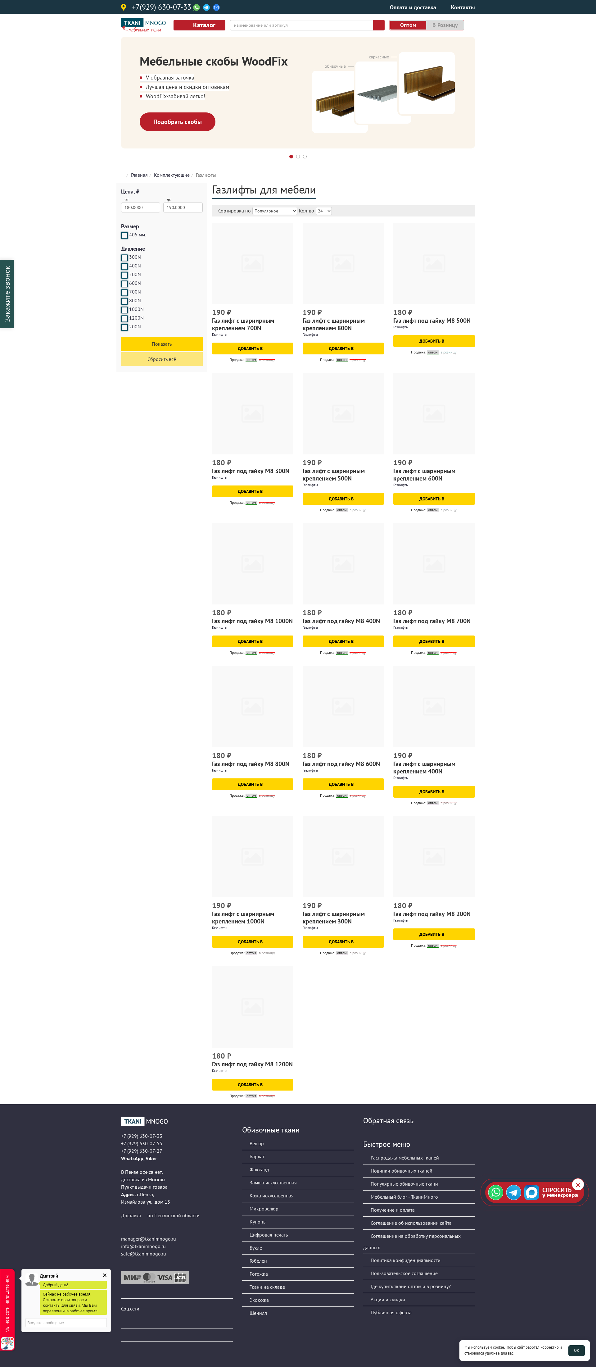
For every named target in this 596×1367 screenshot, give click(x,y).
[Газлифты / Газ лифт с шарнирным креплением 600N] (434, 413)
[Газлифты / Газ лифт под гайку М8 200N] (434, 856)
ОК (576, 1350)
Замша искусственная (272, 1182)
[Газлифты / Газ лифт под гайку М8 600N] (343, 706)
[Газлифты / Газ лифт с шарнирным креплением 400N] (434, 706)
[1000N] (124, 310)
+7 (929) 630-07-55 (141, 1143)
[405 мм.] (124, 235)
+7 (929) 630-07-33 (141, 1136)
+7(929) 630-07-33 (161, 7)
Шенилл (257, 1313)
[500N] (124, 275)
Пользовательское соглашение (403, 1273)
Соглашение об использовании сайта (410, 1223)
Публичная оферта (390, 1312)
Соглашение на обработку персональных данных (412, 1242)
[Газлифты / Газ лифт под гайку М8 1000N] (252, 563)
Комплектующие (172, 175)
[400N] (124, 266)
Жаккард (258, 1169)
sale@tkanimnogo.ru (143, 1254)
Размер (130, 226)
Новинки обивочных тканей (400, 1171)
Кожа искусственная (271, 1195)
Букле (255, 1248)
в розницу (445, 25)
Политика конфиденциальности (404, 1260)
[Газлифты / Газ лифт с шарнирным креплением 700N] (252, 263)
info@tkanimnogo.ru (143, 1246)
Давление (133, 248)
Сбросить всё (161, 359)
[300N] (124, 257)
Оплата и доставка (413, 7)
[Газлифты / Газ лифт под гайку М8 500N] (434, 263)
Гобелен (257, 1261)
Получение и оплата (392, 1210)
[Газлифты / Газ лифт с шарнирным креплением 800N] (343, 263)
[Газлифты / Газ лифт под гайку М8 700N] (434, 563)
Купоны (257, 1222)
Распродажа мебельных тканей (404, 1158)
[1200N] (124, 318)
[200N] (124, 327)
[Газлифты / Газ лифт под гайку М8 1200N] (252, 1006)
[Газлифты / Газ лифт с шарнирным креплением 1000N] (252, 856)
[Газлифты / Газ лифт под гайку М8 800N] (252, 706)
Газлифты (219, 334)
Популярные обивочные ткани (403, 1184)
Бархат (256, 1156)
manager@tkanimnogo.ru (148, 1239)
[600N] (124, 284)
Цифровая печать (268, 1235)
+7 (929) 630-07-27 (141, 1151)
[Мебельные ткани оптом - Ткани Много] (177, 1121)
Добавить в (251, 348)
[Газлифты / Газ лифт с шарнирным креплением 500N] (343, 413)
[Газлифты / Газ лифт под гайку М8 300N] (252, 413)
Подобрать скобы (177, 122)
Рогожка (258, 1274)
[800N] (124, 301)
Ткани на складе (266, 1287)
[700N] (124, 292)
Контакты (463, 7)
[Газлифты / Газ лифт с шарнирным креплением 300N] (343, 856)
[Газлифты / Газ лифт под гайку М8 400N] (343, 563)
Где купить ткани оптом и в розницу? (410, 1286)
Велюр (256, 1143)
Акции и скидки (387, 1299)
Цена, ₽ (130, 191)
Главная (139, 175)
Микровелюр (263, 1208)
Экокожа (258, 1300)
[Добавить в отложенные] (289, 313)
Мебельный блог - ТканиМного (403, 1197)
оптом (408, 25)
